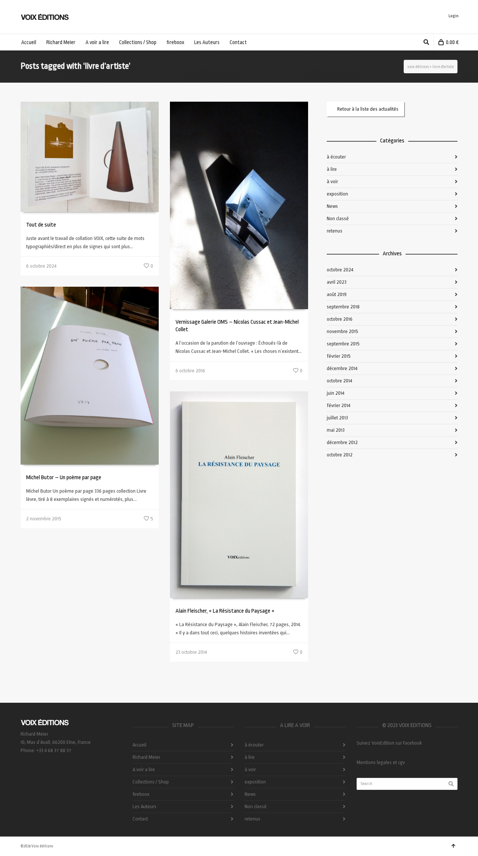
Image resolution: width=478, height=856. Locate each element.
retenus (334, 231)
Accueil (139, 745)
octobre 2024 (340, 269)
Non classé (338, 218)
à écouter (336, 157)
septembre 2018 (343, 307)
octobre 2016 (340, 319)
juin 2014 (335, 393)
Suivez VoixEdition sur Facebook (389, 743)
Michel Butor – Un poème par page (63, 477)
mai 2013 (336, 430)
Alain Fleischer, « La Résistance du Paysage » (225, 611)
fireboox (141, 794)
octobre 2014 (339, 381)
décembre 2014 (342, 368)
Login (453, 15)
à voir (332, 181)
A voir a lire (144, 769)
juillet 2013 (337, 418)
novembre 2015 (342, 331)
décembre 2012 (342, 442)
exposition (337, 194)
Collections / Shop (151, 782)
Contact (140, 819)
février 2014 (338, 405)
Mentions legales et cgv (381, 762)
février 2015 (339, 356)
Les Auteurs (144, 806)
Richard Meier (146, 757)
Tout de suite (41, 225)
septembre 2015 (343, 344)
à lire (332, 169)
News (332, 206)
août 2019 (337, 294)
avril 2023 (337, 282)
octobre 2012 (340, 455)
